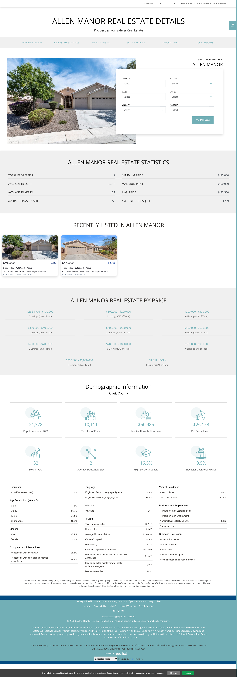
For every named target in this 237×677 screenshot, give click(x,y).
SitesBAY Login (146, 605)
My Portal (187, 3)
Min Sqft (125, 105)
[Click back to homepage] (5, 3)
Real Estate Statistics (66, 42)
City (123, 601)
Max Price (174, 78)
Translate (139, 658)
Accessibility (100, 605)
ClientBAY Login (128, 605)
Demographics (170, 42)
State (104, 601)
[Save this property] (55, 239)
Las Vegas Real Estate (87, 601)
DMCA (113, 605)
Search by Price (136, 42)
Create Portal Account (215, 3)
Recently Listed (101, 42)
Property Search (32, 42)
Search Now (203, 120)
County (114, 601)
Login (199, 3)
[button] (233, 25)
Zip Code (133, 601)
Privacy (86, 605)
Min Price (126, 78)
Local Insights (205, 42)
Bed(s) (124, 92)
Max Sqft (174, 105)
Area (159, 601)
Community (147, 601)
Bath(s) (173, 92)
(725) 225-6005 (148, 3)
